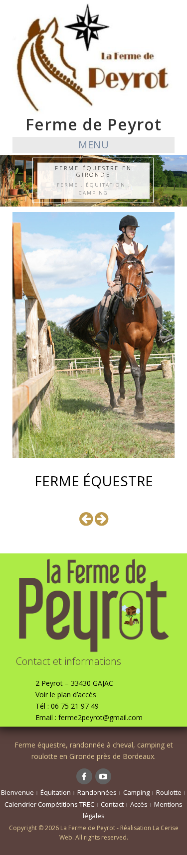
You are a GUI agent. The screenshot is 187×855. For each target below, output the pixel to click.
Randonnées (97, 792)
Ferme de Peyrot (93, 124)
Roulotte (169, 792)
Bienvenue (17, 792)
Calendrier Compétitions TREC (49, 804)
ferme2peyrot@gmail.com (100, 717)
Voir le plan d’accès (65, 694)
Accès (139, 804)
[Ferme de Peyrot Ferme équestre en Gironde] (93, 58)
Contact (112, 804)
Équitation (55, 792)
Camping (136, 792)
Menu (93, 144)
